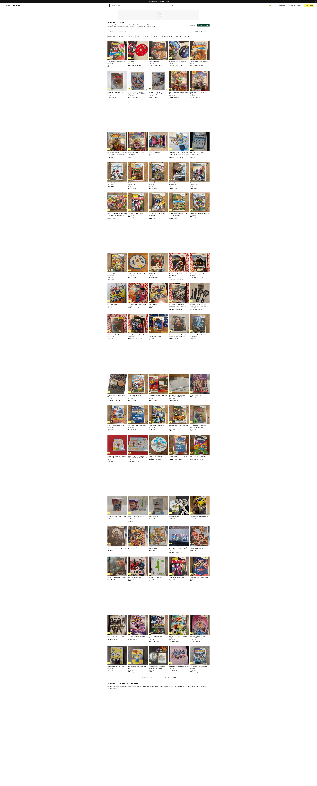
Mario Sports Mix (153, 304)
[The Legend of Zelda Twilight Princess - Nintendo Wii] (200, 414)
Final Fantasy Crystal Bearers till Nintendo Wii (178, 274)
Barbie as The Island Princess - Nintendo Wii (198, 637)
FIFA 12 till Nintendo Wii (134, 577)
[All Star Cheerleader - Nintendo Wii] (138, 625)
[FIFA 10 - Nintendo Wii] (158, 262)
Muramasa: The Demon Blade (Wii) (199, 516)
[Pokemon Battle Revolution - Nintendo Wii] (158, 172)
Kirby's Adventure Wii (154, 152)
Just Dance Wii (132, 61)
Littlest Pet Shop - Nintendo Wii (199, 577)
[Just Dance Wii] (138, 50)
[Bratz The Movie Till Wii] (200, 384)
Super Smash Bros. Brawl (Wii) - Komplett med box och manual (198, 93)
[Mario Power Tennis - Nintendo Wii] (200, 202)
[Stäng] (315, 1)
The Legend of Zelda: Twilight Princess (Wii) (115, 335)
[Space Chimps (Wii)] (158, 50)
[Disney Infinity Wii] (158, 505)
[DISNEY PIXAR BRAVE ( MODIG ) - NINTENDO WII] (117, 566)
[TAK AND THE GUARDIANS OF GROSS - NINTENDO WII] (200, 536)
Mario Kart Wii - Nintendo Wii (157, 456)
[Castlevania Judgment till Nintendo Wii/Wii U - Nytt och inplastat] (179, 323)
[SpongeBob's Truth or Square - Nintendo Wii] (117, 655)
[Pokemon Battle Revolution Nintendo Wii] (158, 625)
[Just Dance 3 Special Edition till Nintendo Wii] (117, 50)
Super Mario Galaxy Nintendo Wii (137, 334)
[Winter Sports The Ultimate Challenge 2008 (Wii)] (200, 141)
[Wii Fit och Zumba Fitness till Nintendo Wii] (138, 505)
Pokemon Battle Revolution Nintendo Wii (156, 637)
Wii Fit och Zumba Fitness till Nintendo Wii (136, 517)
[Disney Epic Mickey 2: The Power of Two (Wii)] (200, 323)
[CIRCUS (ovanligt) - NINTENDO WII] (138, 536)
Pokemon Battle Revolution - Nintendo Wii (157, 183)
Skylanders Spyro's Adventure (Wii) (179, 666)
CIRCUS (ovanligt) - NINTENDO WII (137, 547)
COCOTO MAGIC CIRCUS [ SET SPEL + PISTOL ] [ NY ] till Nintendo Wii (137, 457)
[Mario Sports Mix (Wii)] (117, 293)
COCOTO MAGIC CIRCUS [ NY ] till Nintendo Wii (116, 457)
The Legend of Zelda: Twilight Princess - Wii (115, 93)
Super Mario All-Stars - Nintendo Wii (158, 396)
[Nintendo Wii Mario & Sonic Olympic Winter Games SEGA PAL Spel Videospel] (138, 81)
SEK (274, 5)
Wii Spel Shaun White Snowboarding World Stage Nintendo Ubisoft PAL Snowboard (158, 93)
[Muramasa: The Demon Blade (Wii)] (200, 505)
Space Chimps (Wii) (154, 61)
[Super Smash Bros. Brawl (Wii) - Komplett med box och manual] (200, 81)
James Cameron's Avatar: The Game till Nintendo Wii (157, 335)
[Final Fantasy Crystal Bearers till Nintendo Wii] (179, 262)
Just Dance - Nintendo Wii (135, 213)
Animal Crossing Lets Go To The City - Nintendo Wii (178, 214)
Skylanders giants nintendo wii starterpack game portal (157, 667)
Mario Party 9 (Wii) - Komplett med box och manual (137, 153)
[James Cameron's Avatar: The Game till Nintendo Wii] (158, 323)
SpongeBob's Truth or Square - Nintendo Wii (116, 667)
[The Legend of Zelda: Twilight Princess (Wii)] (117, 323)
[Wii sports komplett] (179, 505)
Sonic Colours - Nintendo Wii (157, 425)
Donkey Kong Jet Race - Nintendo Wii (178, 426)
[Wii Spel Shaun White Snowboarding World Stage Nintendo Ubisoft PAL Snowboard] (158, 81)
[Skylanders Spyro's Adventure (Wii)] (179, 655)
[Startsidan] (15, 5)
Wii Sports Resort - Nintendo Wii (137, 425)
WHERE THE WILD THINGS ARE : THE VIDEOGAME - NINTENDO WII (116, 547)
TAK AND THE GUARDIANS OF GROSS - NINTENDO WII (198, 547)
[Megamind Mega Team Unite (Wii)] (117, 505)
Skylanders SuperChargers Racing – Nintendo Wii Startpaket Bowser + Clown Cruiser (178, 153)
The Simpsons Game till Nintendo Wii (137, 667)
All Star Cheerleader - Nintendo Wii (137, 636)
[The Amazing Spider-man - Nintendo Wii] (200, 172)
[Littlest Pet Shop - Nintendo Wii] (200, 566)
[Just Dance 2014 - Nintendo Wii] (138, 293)
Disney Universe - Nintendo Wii (177, 61)
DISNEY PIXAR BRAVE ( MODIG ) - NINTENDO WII (116, 578)
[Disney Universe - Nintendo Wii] (179, 50)
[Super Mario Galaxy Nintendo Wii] (138, 323)
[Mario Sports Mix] (158, 293)
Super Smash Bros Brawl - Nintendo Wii (135, 396)
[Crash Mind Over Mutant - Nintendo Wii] (117, 262)
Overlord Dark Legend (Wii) (197, 274)
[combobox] (142, 5)
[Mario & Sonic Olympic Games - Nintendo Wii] (117, 414)
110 (168, 677)
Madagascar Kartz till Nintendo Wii (199, 61)
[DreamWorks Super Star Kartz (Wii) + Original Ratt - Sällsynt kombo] (117, 141)
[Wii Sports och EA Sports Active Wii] (117, 384)
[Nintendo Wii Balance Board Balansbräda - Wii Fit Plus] (179, 384)
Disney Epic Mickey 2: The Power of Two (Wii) (199, 335)
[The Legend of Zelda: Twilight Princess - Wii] (117, 81)
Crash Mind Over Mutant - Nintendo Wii (114, 274)
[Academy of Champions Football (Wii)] (179, 625)
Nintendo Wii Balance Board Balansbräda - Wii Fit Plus (177, 396)
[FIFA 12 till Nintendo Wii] (138, 566)
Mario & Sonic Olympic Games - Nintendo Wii (116, 426)
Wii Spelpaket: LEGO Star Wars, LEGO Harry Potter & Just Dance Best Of (178, 548)
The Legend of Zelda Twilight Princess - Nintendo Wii (198, 426)
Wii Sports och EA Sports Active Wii (116, 396)
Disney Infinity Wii (153, 516)
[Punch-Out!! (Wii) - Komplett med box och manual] (179, 81)
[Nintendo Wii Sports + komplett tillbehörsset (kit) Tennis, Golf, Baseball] (200, 293)
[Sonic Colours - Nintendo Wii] (158, 414)
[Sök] (172, 5)
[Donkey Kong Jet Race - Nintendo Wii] (179, 414)
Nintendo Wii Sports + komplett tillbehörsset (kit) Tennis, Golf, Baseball (198, 305)
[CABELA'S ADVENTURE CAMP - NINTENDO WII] (158, 536)
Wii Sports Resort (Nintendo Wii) (137, 274)
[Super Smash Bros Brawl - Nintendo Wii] (138, 384)
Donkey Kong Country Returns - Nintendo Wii (137, 183)
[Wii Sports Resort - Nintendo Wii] (138, 414)
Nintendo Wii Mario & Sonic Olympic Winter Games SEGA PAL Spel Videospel (137, 93)
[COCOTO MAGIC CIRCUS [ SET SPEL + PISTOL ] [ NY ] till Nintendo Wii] (138, 445)
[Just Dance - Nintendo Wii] (138, 202)
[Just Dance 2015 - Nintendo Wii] (200, 445)
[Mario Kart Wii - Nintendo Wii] (158, 445)
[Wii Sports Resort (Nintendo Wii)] (138, 262)
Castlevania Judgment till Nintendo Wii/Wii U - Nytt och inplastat (179, 335)
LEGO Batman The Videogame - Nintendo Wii (199, 667)
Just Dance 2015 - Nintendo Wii (199, 456)
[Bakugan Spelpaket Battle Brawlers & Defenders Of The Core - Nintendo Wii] (117, 202)
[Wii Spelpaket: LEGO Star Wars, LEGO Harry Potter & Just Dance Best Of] (179, 536)
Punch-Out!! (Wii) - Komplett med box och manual (178, 93)
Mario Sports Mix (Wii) (113, 304)
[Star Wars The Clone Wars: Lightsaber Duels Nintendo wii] (179, 293)
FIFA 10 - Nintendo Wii (155, 274)
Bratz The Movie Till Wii (196, 395)
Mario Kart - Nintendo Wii (114, 183)
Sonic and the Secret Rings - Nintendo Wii (157, 214)
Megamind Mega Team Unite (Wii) (116, 516)
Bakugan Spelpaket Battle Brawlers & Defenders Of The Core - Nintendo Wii (117, 214)
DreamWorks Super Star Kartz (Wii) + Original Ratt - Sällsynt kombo (117, 153)
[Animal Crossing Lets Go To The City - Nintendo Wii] (179, 202)
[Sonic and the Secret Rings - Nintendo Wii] (158, 202)
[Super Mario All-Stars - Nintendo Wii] (158, 384)
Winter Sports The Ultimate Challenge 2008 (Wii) (197, 153)
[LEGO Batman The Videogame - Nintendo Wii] (200, 655)
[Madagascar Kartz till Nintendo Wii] (200, 50)
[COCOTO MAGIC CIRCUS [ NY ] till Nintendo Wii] (117, 445)
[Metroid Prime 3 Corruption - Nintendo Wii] (179, 172)
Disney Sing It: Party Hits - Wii (115, 636)
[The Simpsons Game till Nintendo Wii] (138, 655)
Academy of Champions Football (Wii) (178, 637)
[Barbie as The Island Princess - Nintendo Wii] (200, 625)
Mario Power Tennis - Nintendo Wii (199, 213)
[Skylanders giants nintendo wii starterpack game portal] (158, 655)
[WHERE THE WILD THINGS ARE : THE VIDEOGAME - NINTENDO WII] (117, 536)
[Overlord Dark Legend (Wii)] (200, 262)
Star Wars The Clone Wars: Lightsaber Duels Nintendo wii (177, 305)
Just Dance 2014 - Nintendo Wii (137, 304)
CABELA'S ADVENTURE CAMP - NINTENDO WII (157, 547)
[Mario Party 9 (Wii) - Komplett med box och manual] (138, 141)
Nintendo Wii (113, 31)
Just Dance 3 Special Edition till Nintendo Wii (116, 62)
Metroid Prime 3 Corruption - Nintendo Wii (177, 183)
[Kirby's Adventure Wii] (158, 141)
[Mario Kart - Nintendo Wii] (117, 172)
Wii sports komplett (174, 516)
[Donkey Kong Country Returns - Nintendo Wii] (138, 172)
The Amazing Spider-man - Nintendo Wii (197, 183)
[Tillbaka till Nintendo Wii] (108, 32)
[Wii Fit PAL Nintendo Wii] (158, 566)
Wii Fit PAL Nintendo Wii (155, 577)
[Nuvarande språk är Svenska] (269, 5)
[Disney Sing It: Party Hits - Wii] (117, 625)
